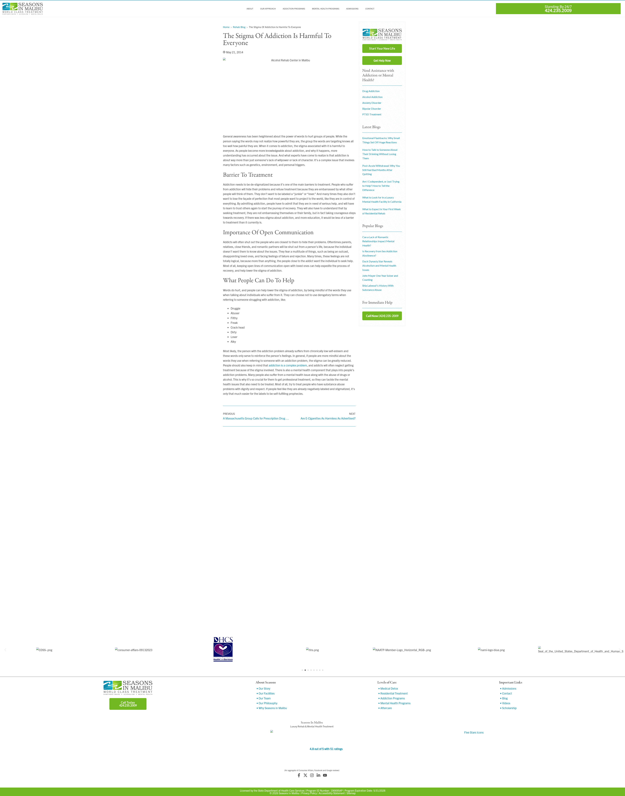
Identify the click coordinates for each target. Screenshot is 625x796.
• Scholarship (508, 708)
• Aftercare (385, 708)
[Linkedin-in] (318, 775)
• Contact (506, 693)
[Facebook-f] (299, 775)
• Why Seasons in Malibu (272, 708)
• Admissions (508, 688)
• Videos (505, 703)
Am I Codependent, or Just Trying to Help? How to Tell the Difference (380, 185)
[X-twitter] (305, 775)
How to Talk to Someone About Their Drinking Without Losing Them (379, 154)
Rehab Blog (239, 26)
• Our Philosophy (267, 703)
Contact (369, 8)
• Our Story (263, 688)
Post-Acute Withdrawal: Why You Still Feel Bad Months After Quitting (381, 170)
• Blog (504, 698)
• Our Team (264, 698)
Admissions (352, 8)
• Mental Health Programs (394, 703)
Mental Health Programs (325, 8)
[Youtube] (325, 775)
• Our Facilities (266, 693)
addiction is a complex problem (288, 365)
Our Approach (268, 8)
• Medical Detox (388, 688)
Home (226, 26)
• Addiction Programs (391, 698)
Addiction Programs (294, 8)
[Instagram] (312, 775)
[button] (5, 650)
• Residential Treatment (393, 693)
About (250, 8)
